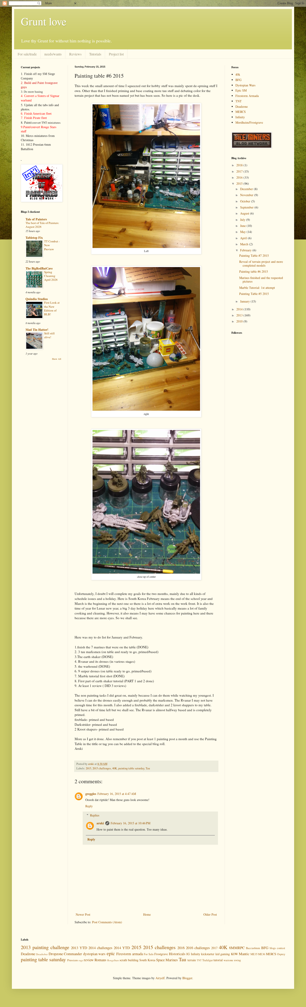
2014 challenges (100, 947)
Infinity (240, 117)
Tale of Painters (36, 219)
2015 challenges (102, 768)
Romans (100, 959)
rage (81, 960)
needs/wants (53, 54)
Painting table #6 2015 (253, 271)
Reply (89, 806)
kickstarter (207, 954)
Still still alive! (49, 335)
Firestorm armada (129, 953)
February (246, 250)
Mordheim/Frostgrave (249, 122)
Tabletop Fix (34, 237)
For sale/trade (27, 54)
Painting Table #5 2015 (254, 294)
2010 (240, 321)
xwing (237, 960)
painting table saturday (131, 768)
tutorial (218, 960)
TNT (238, 101)
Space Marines (167, 959)
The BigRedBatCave (39, 268)
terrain (191, 960)
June (243, 226)
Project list (116, 54)
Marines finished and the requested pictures (261, 280)
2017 (240, 171)
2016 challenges (198, 947)
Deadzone (241, 106)
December (247, 189)
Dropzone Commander (65, 953)
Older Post (210, 914)
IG (188, 954)
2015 (88, 768)
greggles (90, 793)
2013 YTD (79, 947)
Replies (94, 815)
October (245, 201)
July (243, 219)
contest (281, 948)
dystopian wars (94, 953)
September (247, 207)
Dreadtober (42, 954)
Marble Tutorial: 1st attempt (257, 287)
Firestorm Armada (247, 96)
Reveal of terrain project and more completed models (261, 263)
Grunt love (43, 21)
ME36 (261, 954)
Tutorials (95, 54)
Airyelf (160, 978)
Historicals (177, 953)
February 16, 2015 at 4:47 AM (116, 794)
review (89, 959)
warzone (228, 960)
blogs (273, 948)
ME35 (253, 954)
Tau (148, 768)
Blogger (187, 978)
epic (111, 953)
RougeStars (113, 960)
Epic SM (241, 90)
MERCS (240, 112)
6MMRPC (237, 947)
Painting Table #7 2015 (254, 255)
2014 (240, 309)
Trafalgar (207, 960)
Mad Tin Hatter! (37, 329)
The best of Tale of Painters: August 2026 (42, 225)
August (245, 213)
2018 (240, 165)
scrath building (129, 960)
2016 (240, 177)
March (244, 244)
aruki (100, 823)
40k (237, 74)
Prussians (72, 960)
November (247, 195)
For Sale (148, 954)
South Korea (147, 960)
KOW (234, 954)
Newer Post (83, 914)
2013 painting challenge (45, 947)
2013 (240, 315)
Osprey (281, 954)
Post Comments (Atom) (107, 922)
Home (147, 914)
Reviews (75, 54)
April (244, 238)
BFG (238, 80)
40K (114, 768)
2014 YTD (122, 947)
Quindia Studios (37, 298)
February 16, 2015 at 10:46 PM (130, 823)
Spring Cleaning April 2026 (51, 276)
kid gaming (222, 954)
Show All (56, 358)
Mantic (244, 953)
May (243, 232)
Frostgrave (161, 954)
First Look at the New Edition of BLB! (52, 308)
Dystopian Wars (245, 85)
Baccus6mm (253, 948)
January (245, 301)
